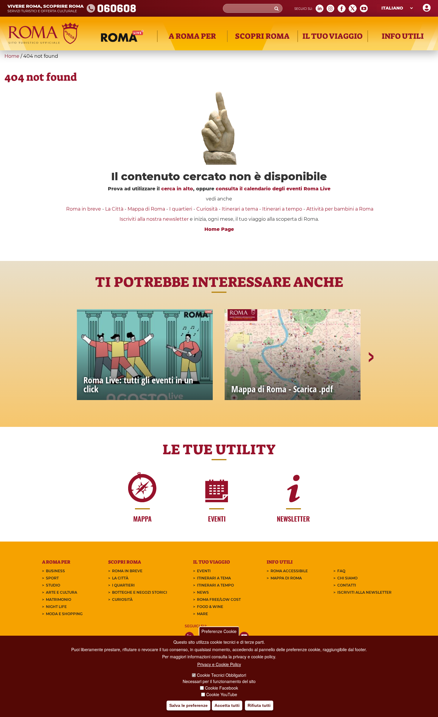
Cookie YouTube (221, 694)
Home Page (219, 229)
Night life (56, 606)
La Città (114, 209)
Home (11, 56)
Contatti (346, 585)
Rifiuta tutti (259, 705)
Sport (52, 578)
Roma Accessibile (289, 571)
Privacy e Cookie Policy (219, 664)
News (203, 592)
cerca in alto (177, 189)
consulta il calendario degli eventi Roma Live (273, 189)
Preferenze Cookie (219, 631)
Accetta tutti (227, 705)
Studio (53, 585)
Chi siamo (347, 578)
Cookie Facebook (221, 688)
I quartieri (180, 209)
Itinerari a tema (240, 209)
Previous (67, 378)
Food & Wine (210, 606)
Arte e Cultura (61, 592)
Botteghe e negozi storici (139, 592)
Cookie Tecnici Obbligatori (221, 675)
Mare (202, 614)
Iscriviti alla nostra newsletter (154, 219)
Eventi (204, 571)
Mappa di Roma (146, 209)
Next (370, 378)
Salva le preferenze (188, 705)
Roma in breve (83, 209)
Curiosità (207, 209)
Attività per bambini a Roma (339, 209)
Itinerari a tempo (282, 209)
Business (55, 571)
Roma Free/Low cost (219, 599)
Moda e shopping (64, 614)
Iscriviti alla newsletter (364, 592)
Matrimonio (58, 599)
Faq (341, 571)
